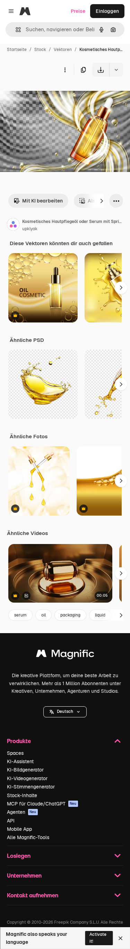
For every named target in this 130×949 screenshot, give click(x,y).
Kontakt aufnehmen (32, 895)
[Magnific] (65, 655)
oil (43, 615)
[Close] (120, 938)
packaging (70, 615)
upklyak (29, 229)
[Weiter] (101, 201)
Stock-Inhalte (22, 795)
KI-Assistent (20, 761)
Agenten (21, 812)
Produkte (19, 740)
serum (20, 615)
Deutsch (65, 711)
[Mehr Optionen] (65, 70)
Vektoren (63, 49)
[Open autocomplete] (15, 29)
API (11, 821)
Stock (40, 49)
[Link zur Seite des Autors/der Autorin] (13, 225)
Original (44, 92)
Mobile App (19, 829)
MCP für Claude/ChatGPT (42, 804)
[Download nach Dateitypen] (116, 70)
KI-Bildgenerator (25, 770)
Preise (78, 11)
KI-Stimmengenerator (31, 787)
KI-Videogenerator (27, 778)
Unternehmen (24, 875)
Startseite (17, 49)
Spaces (15, 753)
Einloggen (107, 11)
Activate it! (97, 938)
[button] (65, 711)
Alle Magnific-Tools (28, 837)
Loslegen (19, 855)
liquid (100, 615)
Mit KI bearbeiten (42, 201)
